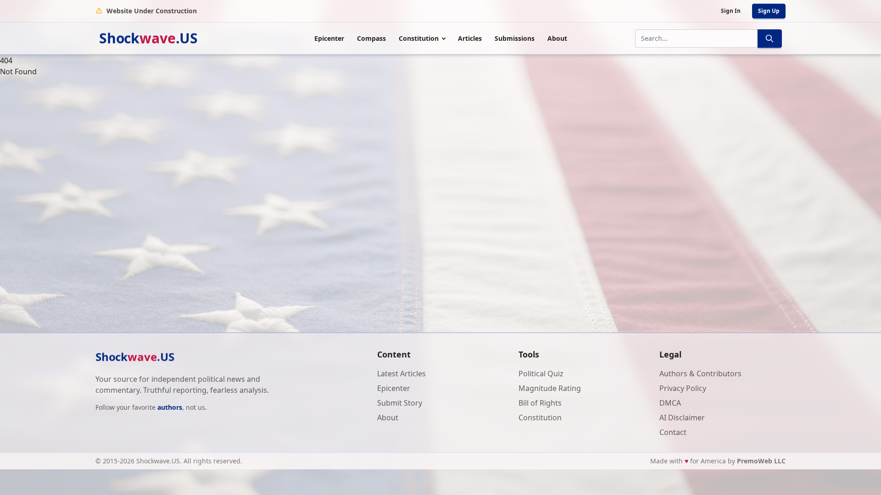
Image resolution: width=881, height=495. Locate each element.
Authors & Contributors (700, 373)
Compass (371, 38)
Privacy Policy (682, 388)
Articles (470, 38)
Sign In (731, 11)
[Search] (769, 38)
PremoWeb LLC (761, 460)
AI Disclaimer (682, 417)
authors (169, 407)
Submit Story (399, 403)
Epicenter (329, 38)
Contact (672, 432)
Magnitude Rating (550, 388)
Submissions (515, 38)
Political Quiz (541, 373)
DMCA (670, 403)
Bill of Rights (540, 403)
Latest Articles (401, 373)
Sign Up (769, 11)
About (557, 38)
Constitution (419, 38)
